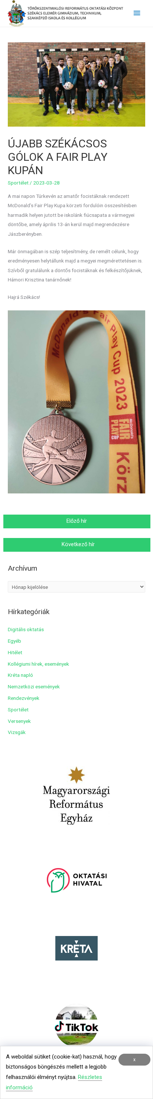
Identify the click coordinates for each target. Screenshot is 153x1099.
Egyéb (14, 641)
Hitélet (15, 652)
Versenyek (19, 721)
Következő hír (77, 544)
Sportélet (18, 183)
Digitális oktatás (26, 629)
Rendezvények (23, 698)
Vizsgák (17, 732)
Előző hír (77, 521)
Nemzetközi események (34, 686)
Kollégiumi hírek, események (38, 664)
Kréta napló (20, 675)
